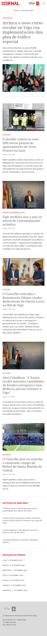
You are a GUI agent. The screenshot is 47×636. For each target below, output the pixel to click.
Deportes (7, 455)
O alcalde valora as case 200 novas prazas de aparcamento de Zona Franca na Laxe (21, 144)
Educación (7, 18)
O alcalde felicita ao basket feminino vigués (20, 541)
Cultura (6, 289)
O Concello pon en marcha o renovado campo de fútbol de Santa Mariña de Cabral (23, 464)
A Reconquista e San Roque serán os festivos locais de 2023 (20, 531)
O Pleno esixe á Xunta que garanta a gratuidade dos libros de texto (20, 509)
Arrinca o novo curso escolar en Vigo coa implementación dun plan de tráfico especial (23, 32)
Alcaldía (6, 135)
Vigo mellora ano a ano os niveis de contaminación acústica (22, 220)
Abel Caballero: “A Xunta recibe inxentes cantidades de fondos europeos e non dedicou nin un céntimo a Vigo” (23, 385)
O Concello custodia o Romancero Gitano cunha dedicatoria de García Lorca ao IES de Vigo (23, 299)
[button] (43, 3)
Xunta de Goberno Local (14, 212)
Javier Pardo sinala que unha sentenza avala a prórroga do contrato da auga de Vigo (22, 520)
